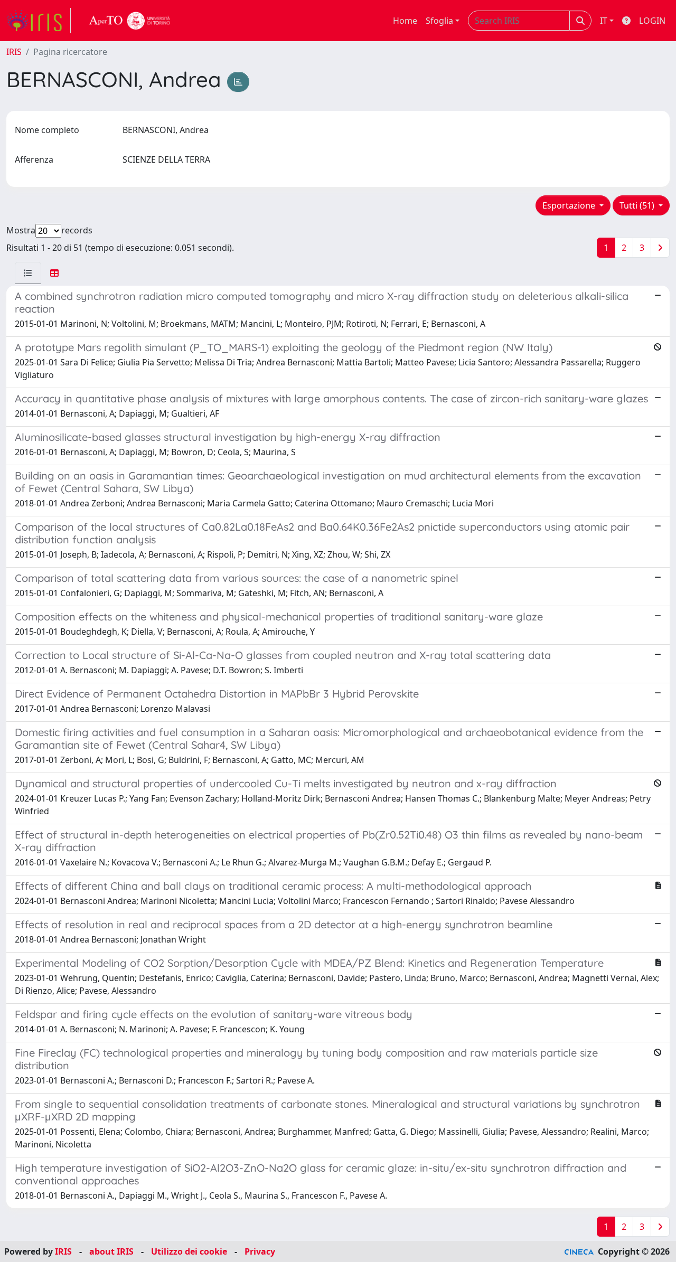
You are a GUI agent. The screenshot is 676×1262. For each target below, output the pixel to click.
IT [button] (603, 20)
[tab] (28, 273)
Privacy (260, 1251)
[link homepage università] (130, 20)
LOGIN (652, 20)
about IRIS (111, 1251)
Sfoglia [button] (439, 20)
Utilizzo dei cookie (189, 1251)
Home (405, 20)
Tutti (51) (637, 205)
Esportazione (569, 205)
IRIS (14, 52)
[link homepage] (38, 20)
